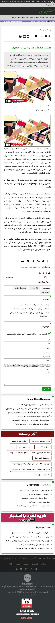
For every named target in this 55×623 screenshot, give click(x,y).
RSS (10, 564)
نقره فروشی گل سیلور (42, 475)
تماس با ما (42, 558)
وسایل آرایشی (20, 288)
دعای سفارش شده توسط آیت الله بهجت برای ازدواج (31, 469)
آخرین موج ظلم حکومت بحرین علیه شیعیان (34, 416)
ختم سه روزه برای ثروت (41, 452)
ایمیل (48, 348)
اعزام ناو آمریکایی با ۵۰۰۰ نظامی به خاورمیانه (31, 533)
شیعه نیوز (45, 292)
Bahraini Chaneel (42, 458)
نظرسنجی (35, 564)
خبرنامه (17, 564)
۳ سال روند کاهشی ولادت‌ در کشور (34, 544)
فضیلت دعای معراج (25, 447)
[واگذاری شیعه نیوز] (27, 21)
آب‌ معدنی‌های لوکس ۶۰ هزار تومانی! (34, 305)
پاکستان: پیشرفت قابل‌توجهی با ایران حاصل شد (33, 506)
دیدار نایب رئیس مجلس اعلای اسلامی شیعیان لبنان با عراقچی (28, 408)
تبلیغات (43, 564)
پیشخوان (48, 29)
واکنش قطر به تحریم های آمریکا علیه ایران (34, 490)
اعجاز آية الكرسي (44, 447)
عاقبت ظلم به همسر (19, 441)
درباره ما (52, 558)
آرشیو (34, 558)
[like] (27, 278)
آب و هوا (17, 558)
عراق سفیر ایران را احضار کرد (39, 502)
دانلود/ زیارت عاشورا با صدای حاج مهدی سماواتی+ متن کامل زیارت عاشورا (27, 17)
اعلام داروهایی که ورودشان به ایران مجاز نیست (30, 308)
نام (49, 339)
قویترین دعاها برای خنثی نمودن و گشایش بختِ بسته (30, 463)
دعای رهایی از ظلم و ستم (41, 441)
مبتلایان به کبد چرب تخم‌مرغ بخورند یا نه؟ (35, 404)
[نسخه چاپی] (20, 36)
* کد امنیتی (46, 357)
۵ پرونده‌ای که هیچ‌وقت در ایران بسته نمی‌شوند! (32, 424)
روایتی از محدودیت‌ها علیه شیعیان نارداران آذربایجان (28, 540)
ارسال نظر (42, 282)
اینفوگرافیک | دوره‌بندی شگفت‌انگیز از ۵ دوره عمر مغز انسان (29, 412)
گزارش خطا (43, 273)
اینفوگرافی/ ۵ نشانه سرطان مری (38, 494)
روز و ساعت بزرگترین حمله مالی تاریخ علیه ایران (29, 536)
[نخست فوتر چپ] (27, 608)
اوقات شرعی (7, 558)
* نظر (48, 369)
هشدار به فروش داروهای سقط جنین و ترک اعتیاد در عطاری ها (28, 314)
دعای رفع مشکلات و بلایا (18, 452)
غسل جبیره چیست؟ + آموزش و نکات (33, 548)
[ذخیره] (28, 36)
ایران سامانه (22, 595)
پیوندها (26, 558)
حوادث (40, 29)
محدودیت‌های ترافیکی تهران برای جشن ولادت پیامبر (31, 420)
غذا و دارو (34, 288)
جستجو (26, 564)
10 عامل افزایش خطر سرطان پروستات (36, 498)
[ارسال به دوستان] (24, 36)
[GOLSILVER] (27, 517)
